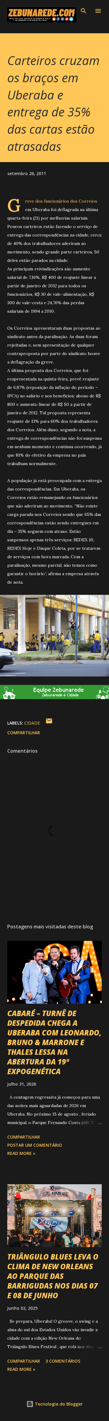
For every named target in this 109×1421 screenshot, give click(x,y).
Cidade (32, 723)
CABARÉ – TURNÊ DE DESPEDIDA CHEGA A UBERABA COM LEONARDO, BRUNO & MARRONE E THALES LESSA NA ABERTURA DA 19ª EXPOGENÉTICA (54, 1042)
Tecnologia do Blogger (58, 1404)
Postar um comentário (34, 1145)
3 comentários (62, 1361)
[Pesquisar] (83, 11)
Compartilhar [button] (23, 732)
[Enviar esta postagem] (49, 723)
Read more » (21, 1153)
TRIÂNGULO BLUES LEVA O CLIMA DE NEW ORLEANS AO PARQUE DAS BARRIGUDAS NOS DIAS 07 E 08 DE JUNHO (52, 1276)
